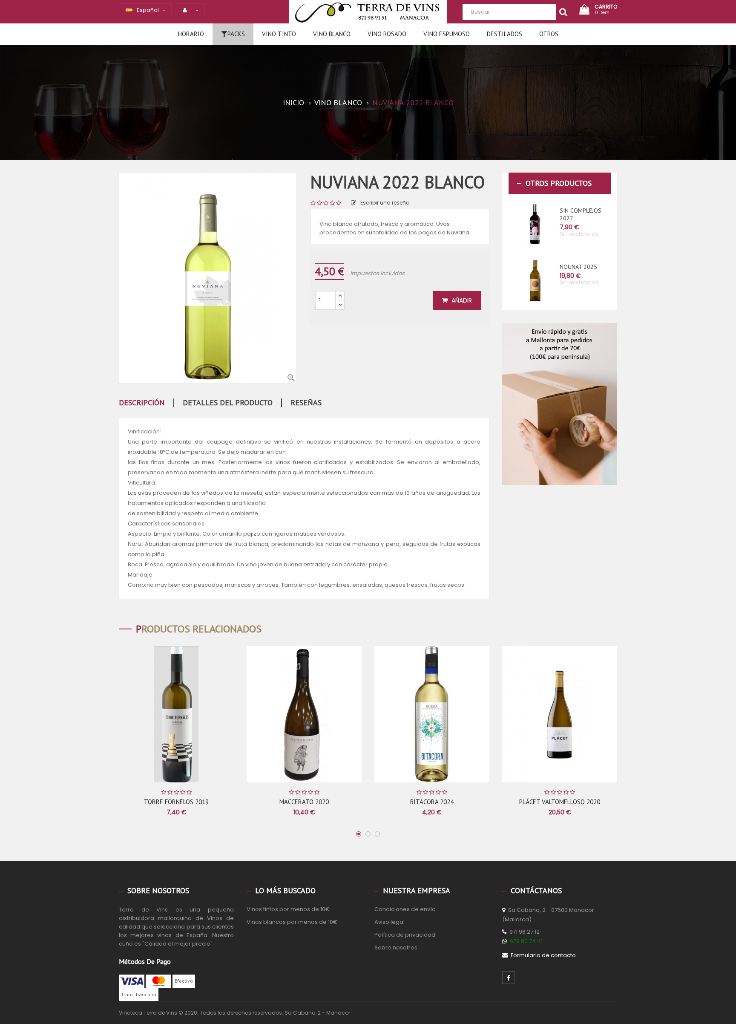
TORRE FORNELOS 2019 (176, 802)
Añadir (461, 300)
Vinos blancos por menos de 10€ (292, 922)
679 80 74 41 (526, 941)
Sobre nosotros (395, 947)
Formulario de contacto (543, 955)
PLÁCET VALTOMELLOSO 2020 (559, 802)
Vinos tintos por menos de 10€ (288, 909)
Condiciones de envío (405, 909)
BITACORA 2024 (432, 802)
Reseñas (306, 402)
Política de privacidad (404, 935)
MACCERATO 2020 (304, 802)
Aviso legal (389, 922)
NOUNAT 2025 (578, 267)
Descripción (142, 402)
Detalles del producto (228, 402)
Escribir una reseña (385, 202)
